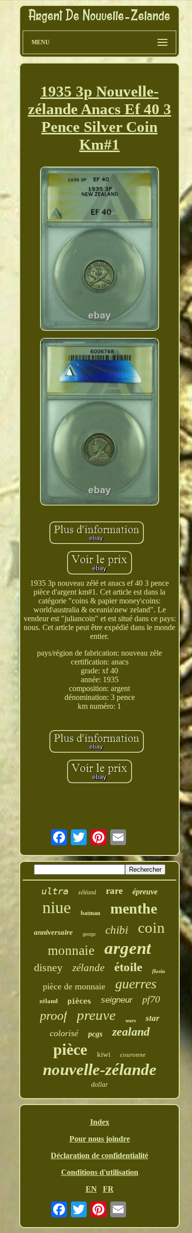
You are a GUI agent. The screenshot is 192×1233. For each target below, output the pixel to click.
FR (108, 1189)
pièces (79, 1001)
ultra (54, 890)
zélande (88, 968)
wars (131, 1020)
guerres (136, 983)
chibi (116, 930)
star (153, 1018)
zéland (48, 1001)
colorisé (64, 1033)
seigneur (116, 1000)
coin (151, 927)
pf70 (151, 999)
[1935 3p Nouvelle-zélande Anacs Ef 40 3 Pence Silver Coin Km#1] (99, 250)
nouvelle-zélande (100, 1069)
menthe (133, 908)
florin (158, 971)
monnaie (71, 950)
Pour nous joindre (99, 1139)
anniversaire (53, 932)
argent (127, 948)
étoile (128, 967)
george (89, 934)
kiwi (103, 1054)
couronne (133, 1054)
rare (114, 890)
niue (56, 907)
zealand (131, 1031)
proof (53, 1016)
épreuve (145, 891)
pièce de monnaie (74, 986)
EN (91, 1189)
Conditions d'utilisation (99, 1172)
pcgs (95, 1034)
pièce (70, 1049)
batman (90, 913)
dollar (99, 1084)
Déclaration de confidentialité (99, 1155)
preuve (96, 1015)
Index (99, 1122)
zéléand (87, 892)
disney (48, 967)
